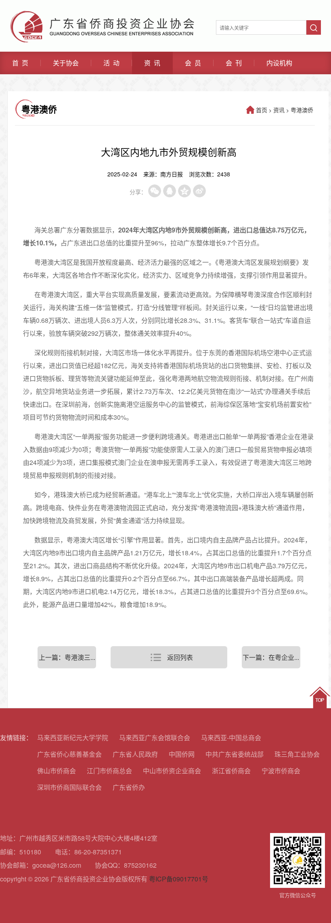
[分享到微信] (154, 190)
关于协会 (66, 63)
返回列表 (180, 657)
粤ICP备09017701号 (178, 878)
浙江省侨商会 (231, 770)
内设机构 (279, 63)
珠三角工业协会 (297, 754)
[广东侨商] (102, 13)
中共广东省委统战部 (234, 754)
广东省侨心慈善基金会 (69, 754)
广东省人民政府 (135, 754)
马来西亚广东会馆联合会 (154, 737)
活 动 (111, 63)
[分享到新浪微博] (199, 190)
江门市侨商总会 (109, 770)
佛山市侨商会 (56, 770)
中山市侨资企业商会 (172, 770)
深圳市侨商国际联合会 (69, 787)
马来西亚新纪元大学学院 (72, 737)
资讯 (279, 110)
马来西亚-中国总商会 (231, 737)
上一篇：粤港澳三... (67, 657)
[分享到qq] (169, 190)
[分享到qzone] (184, 190)
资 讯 (152, 63)
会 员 (193, 63)
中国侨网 (182, 754)
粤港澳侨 (302, 110)
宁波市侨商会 (281, 770)
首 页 (20, 63)
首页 (261, 110)
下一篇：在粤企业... (271, 657)
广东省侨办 (129, 787)
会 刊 (234, 63)
